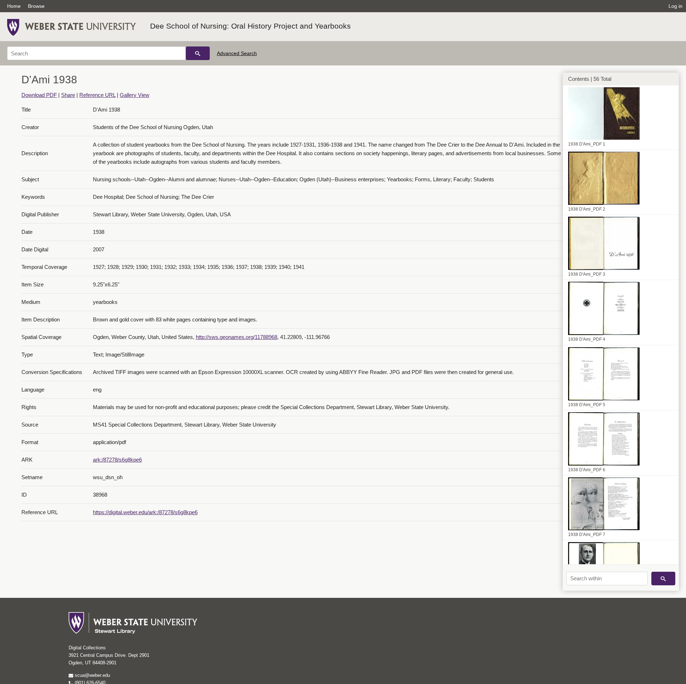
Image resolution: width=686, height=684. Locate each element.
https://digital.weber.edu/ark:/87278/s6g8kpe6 (145, 512)
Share (68, 95)
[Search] (198, 53)
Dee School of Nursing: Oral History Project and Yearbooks (250, 26)
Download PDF (39, 95)
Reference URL (97, 95)
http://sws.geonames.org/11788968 (236, 337)
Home (14, 6)
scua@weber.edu (91, 675)
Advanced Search (237, 53)
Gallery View (134, 95)
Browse (36, 6)
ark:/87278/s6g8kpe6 (117, 460)
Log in (675, 6)
